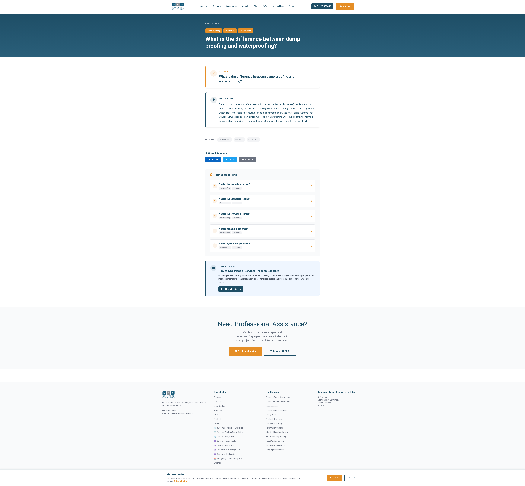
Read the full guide (229, 289)
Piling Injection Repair (275, 450)
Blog (256, 6)
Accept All (334, 478)
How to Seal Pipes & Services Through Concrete (248, 270)
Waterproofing (214, 31)
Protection (230, 31)
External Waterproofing (276, 437)
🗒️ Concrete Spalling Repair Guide (228, 432)
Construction (245, 31)
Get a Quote (344, 6)
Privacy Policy (180, 481)
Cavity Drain (271, 415)
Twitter (231, 159)
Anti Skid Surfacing (274, 423)
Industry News (278, 6)
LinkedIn (214, 159)
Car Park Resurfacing (275, 419)
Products (217, 6)
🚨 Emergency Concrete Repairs (228, 458)
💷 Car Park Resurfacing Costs (227, 450)
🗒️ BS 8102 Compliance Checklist (228, 428)
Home (208, 23)
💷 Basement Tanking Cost (225, 454)
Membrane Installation (275, 445)
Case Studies (231, 6)
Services (204, 6)
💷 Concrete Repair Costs (225, 441)
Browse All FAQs (281, 351)
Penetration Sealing (274, 428)
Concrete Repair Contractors (278, 397)
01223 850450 (324, 6)
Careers (217, 423)
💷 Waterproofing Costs (224, 445)
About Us (246, 6)
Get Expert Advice (247, 351)
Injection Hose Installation (277, 432)
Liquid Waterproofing (275, 441)
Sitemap (217, 463)
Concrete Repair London (276, 410)
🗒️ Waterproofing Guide (224, 437)
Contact (292, 6)
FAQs (264, 6)
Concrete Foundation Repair (278, 402)
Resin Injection (272, 406)
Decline (351, 478)
